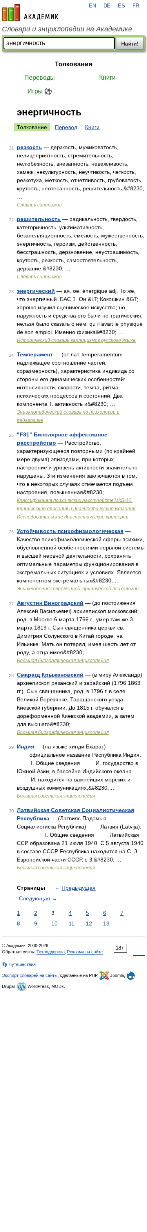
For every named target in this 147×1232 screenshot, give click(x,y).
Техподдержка (50, 951)
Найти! (129, 43)
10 (54, 923)
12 (89, 923)
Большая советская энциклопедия (56, 796)
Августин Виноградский (50, 603)
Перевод (66, 127)
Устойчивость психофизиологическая (70, 531)
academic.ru (30, 12)
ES (121, 6)
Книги (107, 77)
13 (106, 923)
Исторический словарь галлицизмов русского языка (76, 340)
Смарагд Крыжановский (50, 675)
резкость (29, 147)
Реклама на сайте (85, 951)
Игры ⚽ (39, 91)
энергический (36, 291)
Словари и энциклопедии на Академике (67, 29)
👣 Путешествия (19, 964)
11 (71, 923)
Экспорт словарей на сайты (30, 975)
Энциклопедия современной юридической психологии (78, 588)
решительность (39, 219)
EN (92, 6)
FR (135, 6)
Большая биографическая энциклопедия (63, 660)
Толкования (73, 64)
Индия (25, 746)
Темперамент (35, 354)
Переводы (39, 77)
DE (107, 6)
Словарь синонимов (39, 205)
